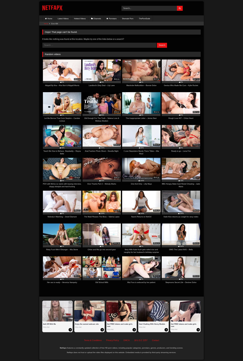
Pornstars (113, 19)
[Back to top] (235, 353)
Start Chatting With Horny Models (152, 324)
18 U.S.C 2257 (140, 340)
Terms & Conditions (93, 340)
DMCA (127, 340)
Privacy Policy (112, 340)
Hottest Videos (80, 19)
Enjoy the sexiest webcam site (87, 324)
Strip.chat (46, 327)
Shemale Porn (127, 19)
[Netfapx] (52, 8)
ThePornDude (144, 19)
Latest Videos (63, 19)
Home (49, 19)
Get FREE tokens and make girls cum (120, 325)
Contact (155, 340)
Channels (97, 19)
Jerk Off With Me (49, 324)
